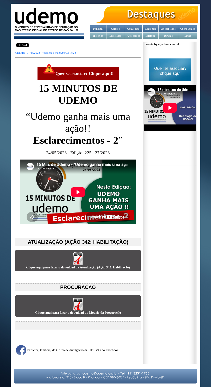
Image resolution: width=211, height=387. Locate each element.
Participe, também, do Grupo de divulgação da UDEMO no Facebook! (73, 350)
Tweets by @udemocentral (161, 44)
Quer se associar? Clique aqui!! (84, 73)
